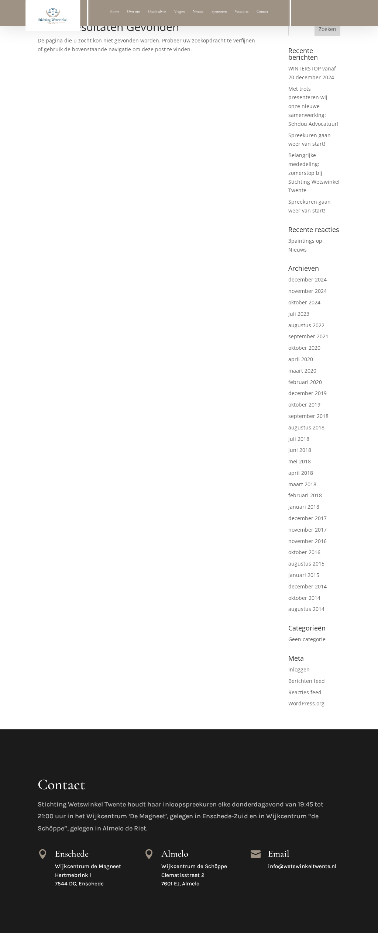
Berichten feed (306, 680)
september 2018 (308, 415)
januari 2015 (303, 574)
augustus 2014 (306, 608)
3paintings (301, 240)
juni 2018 (299, 449)
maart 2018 (302, 484)
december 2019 (307, 393)
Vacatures (241, 11)
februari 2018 (305, 495)
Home (114, 11)
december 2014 (307, 586)
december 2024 (307, 279)
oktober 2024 (304, 302)
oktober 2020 (304, 347)
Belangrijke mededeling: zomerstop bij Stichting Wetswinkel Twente (314, 173)
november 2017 (307, 529)
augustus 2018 (306, 427)
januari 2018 (303, 506)
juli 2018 (298, 438)
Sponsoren (219, 11)
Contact (262, 11)
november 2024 (307, 290)
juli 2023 (298, 313)
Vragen (179, 11)
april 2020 (300, 359)
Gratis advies (157, 11)
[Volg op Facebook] (319, 8)
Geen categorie (307, 639)
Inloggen (299, 669)
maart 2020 (302, 370)
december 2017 (307, 518)
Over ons (133, 11)
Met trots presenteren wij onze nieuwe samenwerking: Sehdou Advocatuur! (313, 106)
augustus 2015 (306, 563)
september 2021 (308, 336)
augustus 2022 (306, 325)
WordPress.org (306, 703)
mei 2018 (299, 461)
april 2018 (300, 472)
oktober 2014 (304, 597)
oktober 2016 (304, 552)
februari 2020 (305, 382)
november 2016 (307, 541)
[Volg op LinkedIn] (330, 8)
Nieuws (198, 11)
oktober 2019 (304, 404)
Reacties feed (305, 692)
